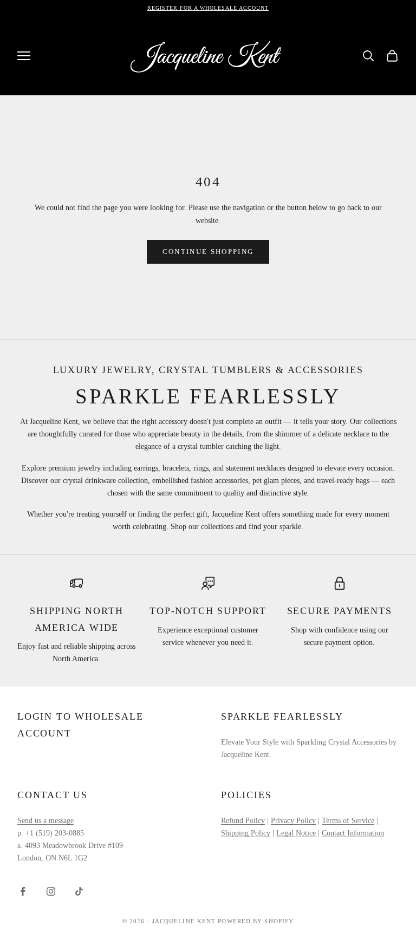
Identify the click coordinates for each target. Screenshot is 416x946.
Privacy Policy (293, 821)
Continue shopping (208, 251)
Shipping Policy (245, 833)
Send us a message (45, 821)
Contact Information (353, 833)
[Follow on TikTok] (79, 891)
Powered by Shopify (256, 921)
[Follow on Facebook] (22, 891)
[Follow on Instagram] (51, 891)
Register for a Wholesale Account (208, 8)
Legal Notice (296, 833)
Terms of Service (348, 821)
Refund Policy (243, 821)
